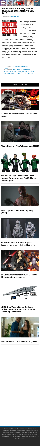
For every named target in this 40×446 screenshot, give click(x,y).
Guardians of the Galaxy (12, 72)
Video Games (24, 395)
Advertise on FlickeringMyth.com (24, 412)
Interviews (24, 374)
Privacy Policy (21, 436)
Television (24, 387)
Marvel (19, 74)
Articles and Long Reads (24, 370)
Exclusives (24, 377)
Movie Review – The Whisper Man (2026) (20, 146)
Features (24, 367)
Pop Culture (24, 381)
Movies (24, 384)
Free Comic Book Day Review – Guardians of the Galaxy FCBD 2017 (18, 10)
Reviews (25, 66)
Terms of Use (10, 436)
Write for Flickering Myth (24, 416)
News (24, 360)
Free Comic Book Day (24, 70)
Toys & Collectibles (24, 398)
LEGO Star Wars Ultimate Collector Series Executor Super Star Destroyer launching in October (18, 309)
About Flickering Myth (24, 409)
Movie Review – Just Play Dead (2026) (19, 341)
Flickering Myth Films (24, 402)
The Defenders (27, 74)
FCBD (15, 70)
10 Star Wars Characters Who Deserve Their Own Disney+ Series (19, 276)
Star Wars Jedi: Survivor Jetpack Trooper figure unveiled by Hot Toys (18, 243)
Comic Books (17, 66)
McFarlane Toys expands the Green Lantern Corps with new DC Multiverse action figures (19, 178)
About (24, 406)
